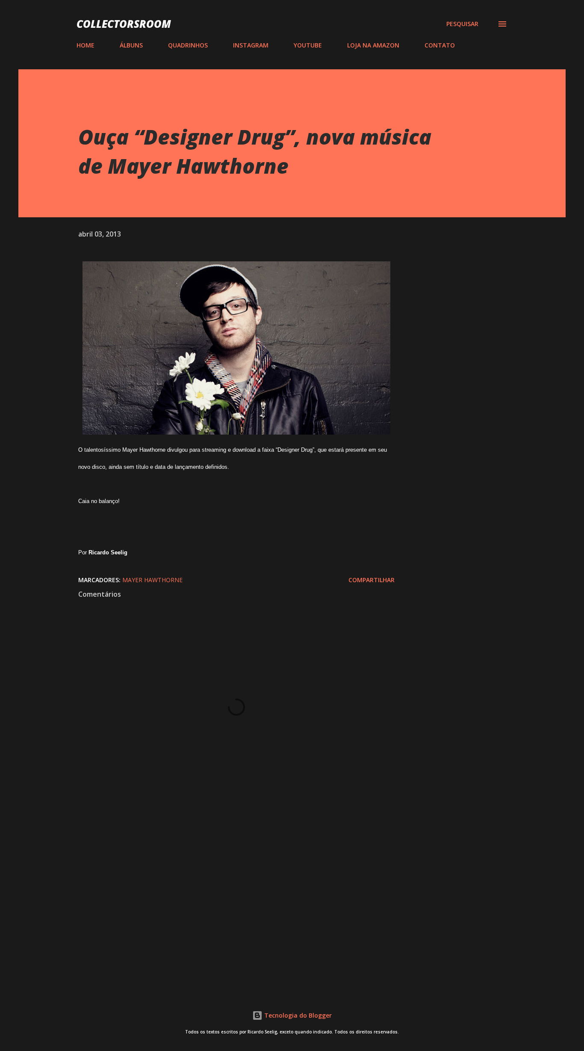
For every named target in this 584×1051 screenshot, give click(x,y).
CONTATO (440, 45)
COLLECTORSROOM (124, 24)
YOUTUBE (308, 45)
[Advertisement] (222, 881)
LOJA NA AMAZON (373, 45)
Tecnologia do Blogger (297, 1015)
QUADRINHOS (188, 45)
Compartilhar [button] (371, 580)
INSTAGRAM (250, 45)
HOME (85, 45)
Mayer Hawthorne (152, 580)
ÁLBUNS (131, 45)
